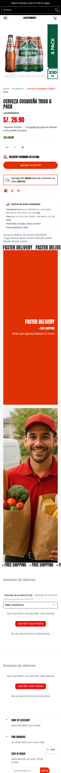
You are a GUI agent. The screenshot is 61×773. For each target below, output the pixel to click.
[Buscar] (56, 10)
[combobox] (28, 10)
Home (6, 89)
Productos (18, 89)
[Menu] (5, 18)
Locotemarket (29, 18)
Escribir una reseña (30, 623)
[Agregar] (23, 147)
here (47, 3)
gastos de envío (37, 127)
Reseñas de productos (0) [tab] (18, 595)
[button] (55, 18)
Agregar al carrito (30, 165)
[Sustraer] (7, 147)
